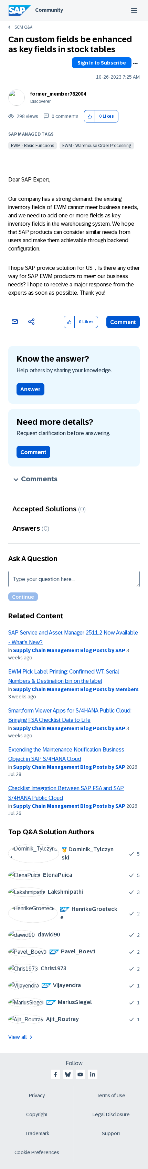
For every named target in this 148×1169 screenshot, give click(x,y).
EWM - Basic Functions (32, 145)
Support (111, 1133)
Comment (123, 322)
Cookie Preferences (36, 1152)
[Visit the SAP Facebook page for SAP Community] (55, 1074)
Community (49, 10)
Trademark (37, 1133)
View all (17, 1037)
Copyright (37, 1114)
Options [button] (135, 63)
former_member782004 (58, 94)
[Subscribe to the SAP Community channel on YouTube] (80, 1074)
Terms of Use (111, 1095)
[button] (89, 116)
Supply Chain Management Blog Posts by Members (76, 689)
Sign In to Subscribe (101, 63)
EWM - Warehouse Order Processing (96, 145)
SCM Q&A (23, 27)
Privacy (37, 1095)
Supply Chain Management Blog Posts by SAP (69, 650)
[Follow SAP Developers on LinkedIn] (92, 1074)
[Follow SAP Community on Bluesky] (68, 1074)
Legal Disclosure (111, 1114)
